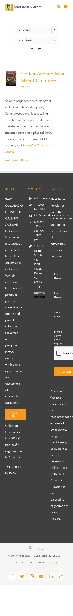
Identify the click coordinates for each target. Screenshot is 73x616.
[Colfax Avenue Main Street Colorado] (11, 78)
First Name (58, 276)
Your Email (57, 314)
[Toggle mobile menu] (66, 6)
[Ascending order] (54, 30)
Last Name (58, 295)
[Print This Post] (36, 549)
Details (27, 160)
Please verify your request (59, 337)
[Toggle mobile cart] (58, 6)
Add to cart (12, 160)
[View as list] (39, 49)
